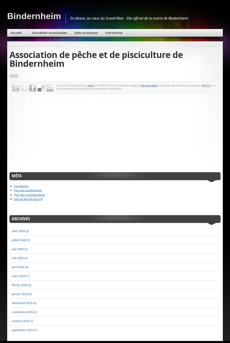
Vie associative (149, 85)
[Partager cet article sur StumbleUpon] (49, 88)
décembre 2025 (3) (24, 303)
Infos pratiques (86, 33)
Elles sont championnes (203, 46)
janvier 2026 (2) (22, 294)
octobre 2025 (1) (22, 321)
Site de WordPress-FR (28, 199)
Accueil (16, 33)
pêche (14, 75)
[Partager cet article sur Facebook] (32, 88)
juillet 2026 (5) (21, 240)
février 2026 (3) (21, 285)
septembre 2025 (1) (24, 330)
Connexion (21, 186)
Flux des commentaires (29, 195)
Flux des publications (28, 190)
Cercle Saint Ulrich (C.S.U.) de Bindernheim (37, 46)
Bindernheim (34, 16)
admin (91, 85)
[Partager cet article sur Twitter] (15, 88)
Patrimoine (113, 33)
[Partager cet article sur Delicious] (41, 88)
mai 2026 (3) (20, 258)
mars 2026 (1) (20, 276)
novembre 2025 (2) (24, 312)
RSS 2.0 (206, 85)
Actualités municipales (49, 33)
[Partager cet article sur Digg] (24, 88)
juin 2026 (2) (20, 249)
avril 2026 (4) (20, 267)
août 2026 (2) (20, 231)
